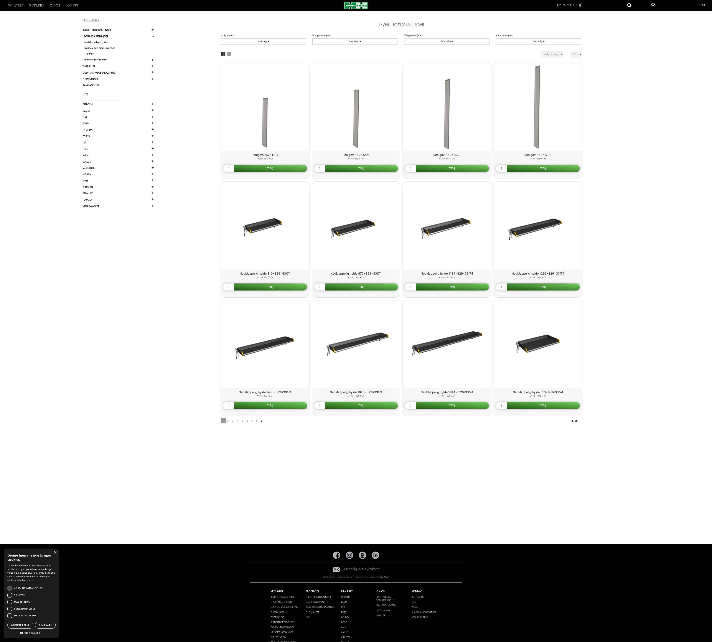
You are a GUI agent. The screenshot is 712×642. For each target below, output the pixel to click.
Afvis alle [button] (45, 625)
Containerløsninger (282, 627)
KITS (307, 617)
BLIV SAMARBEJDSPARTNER (424, 612)
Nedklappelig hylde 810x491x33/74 (538, 392)
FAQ (414, 602)
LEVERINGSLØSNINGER (281, 602)
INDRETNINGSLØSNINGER (283, 597)
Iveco (344, 622)
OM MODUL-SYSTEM (386, 605)
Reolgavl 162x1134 (265, 155)
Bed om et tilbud (567, 5)
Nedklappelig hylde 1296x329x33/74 (538, 273)
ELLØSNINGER (277, 612)
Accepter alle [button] (20, 625)
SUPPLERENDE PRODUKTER (283, 622)
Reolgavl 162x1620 (446, 155)
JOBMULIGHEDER (420, 617)
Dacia (344, 602)
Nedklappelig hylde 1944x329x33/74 (447, 392)
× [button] (55, 552)
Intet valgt (263, 41)
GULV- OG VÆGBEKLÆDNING (284, 607)
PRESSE (415, 607)
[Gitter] (223, 54)
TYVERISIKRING (277, 617)
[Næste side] (262, 420)
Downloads (383, 610)
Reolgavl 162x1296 (356, 155)
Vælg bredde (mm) (321, 35)
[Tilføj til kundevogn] (270, 168)
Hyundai (345, 617)
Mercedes (346, 637)
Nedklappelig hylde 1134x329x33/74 (447, 273)
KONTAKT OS (418, 597)
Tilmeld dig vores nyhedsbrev (362, 569)
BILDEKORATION (278, 637)
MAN (343, 627)
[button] (31, 633)
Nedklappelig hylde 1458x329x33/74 (265, 392)
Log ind (701, 5)
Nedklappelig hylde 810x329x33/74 (265, 273)
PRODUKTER (36, 5)
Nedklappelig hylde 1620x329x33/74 (356, 392)
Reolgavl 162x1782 (537, 155)
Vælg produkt (227, 35)
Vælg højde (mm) (504, 35)
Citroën (345, 597)
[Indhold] (229, 54)
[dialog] (31, 593)
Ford (343, 612)
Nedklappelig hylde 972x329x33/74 (355, 273)
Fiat (343, 607)
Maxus (344, 632)
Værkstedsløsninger (282, 632)
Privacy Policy (383, 576)
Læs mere (27, 580)
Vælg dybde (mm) (413, 35)
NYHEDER (380, 615)
